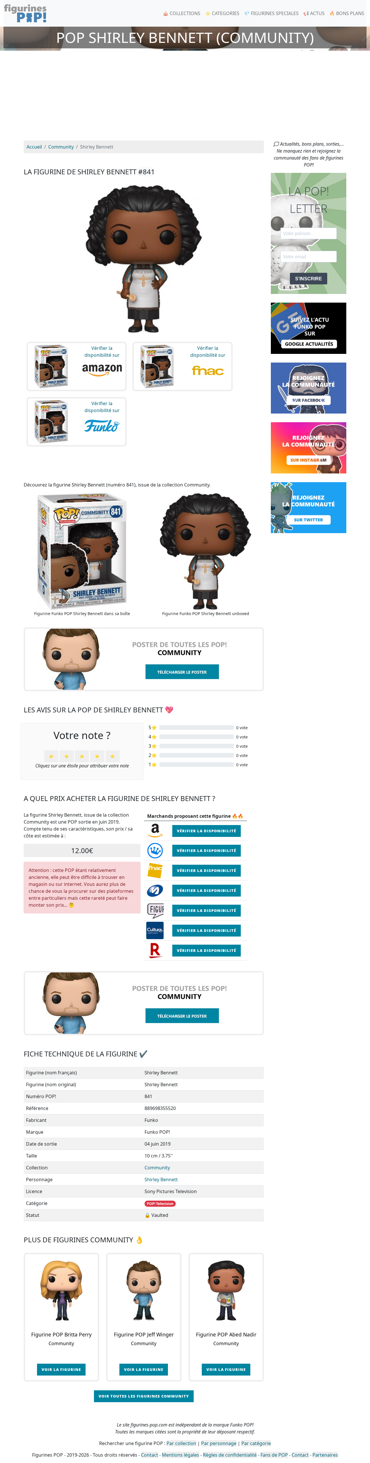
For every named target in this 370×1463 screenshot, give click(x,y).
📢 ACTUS (314, 13)
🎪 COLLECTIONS (181, 13)
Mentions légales (180, 1455)
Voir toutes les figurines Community (144, 1396)
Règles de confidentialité (230, 1455)
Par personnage (218, 1443)
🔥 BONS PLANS (346, 13)
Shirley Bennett (161, 1179)
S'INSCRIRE (308, 278)
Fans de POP (274, 1455)
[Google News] (308, 328)
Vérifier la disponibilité (206, 830)
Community (157, 1167)
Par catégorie (256, 1443)
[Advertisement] (185, 97)
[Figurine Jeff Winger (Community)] (144, 1290)
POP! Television (160, 1203)
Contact (149, 1455)
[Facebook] (308, 387)
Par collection (181, 1443)
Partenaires (325, 1455)
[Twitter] (308, 507)
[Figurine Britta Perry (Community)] (61, 1290)
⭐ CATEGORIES (222, 13)
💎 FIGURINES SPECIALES (271, 13)
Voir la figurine (61, 1369)
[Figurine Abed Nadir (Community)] (226, 1290)
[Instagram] (308, 447)
